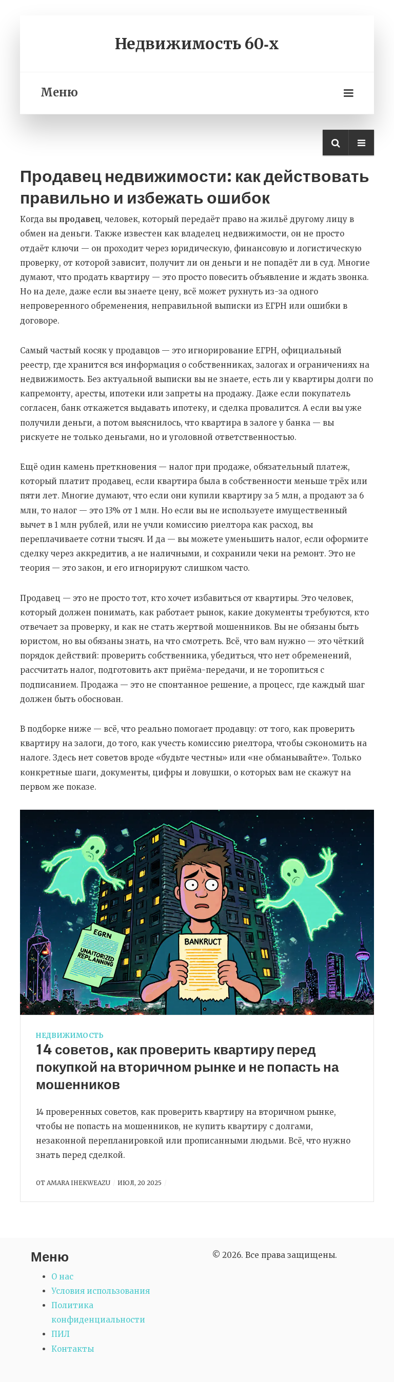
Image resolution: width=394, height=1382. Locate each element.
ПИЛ (60, 1334)
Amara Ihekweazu (78, 1183)
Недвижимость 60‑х (197, 43)
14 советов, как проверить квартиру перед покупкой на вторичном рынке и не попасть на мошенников (187, 1067)
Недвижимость (70, 1035)
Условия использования (100, 1291)
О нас (62, 1276)
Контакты (72, 1349)
